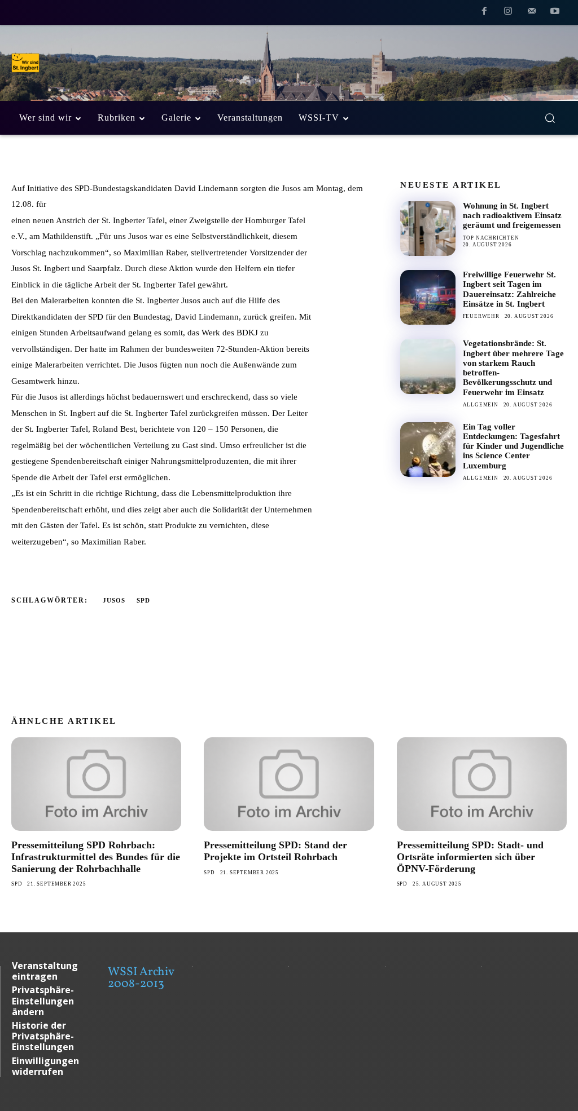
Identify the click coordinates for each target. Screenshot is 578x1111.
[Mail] (532, 13)
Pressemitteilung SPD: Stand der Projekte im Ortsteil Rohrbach (275, 850)
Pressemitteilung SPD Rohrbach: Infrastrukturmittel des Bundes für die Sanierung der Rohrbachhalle (95, 856)
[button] (550, 118)
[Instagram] (508, 13)
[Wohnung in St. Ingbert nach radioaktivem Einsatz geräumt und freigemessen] (427, 228)
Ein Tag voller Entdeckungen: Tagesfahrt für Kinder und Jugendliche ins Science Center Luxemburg (513, 446)
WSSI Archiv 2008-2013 (141, 978)
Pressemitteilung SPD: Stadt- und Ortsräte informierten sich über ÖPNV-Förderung (470, 856)
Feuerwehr (481, 316)
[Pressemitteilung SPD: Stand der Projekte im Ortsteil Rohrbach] (289, 784)
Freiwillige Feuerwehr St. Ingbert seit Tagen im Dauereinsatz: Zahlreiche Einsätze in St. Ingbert (509, 289)
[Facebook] (485, 13)
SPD (143, 600)
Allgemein (480, 405)
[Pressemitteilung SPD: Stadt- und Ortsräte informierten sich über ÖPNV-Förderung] (482, 784)
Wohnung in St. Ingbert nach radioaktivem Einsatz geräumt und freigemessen (512, 215)
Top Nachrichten (491, 238)
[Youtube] (555, 13)
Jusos (114, 600)
